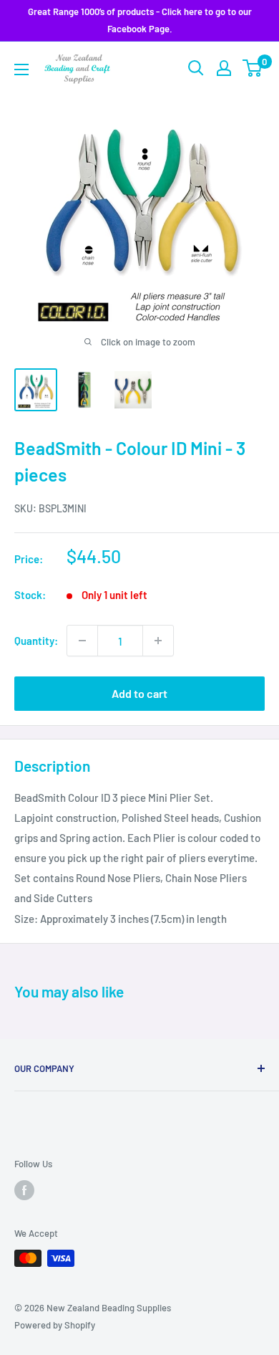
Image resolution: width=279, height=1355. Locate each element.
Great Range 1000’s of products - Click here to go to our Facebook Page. (140, 20)
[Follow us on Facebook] (24, 1190)
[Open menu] (21, 69)
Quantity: (36, 640)
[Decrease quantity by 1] (82, 641)
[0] (253, 68)
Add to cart (139, 693)
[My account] (224, 68)
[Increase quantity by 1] (158, 641)
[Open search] (196, 68)
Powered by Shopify (54, 1325)
